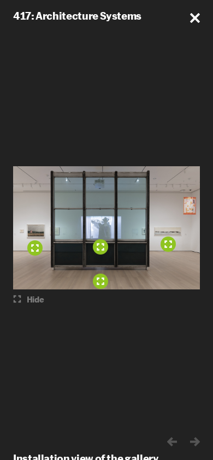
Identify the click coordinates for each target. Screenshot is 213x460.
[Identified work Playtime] (100, 247)
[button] (195, 18)
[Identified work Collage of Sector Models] (168, 244)
